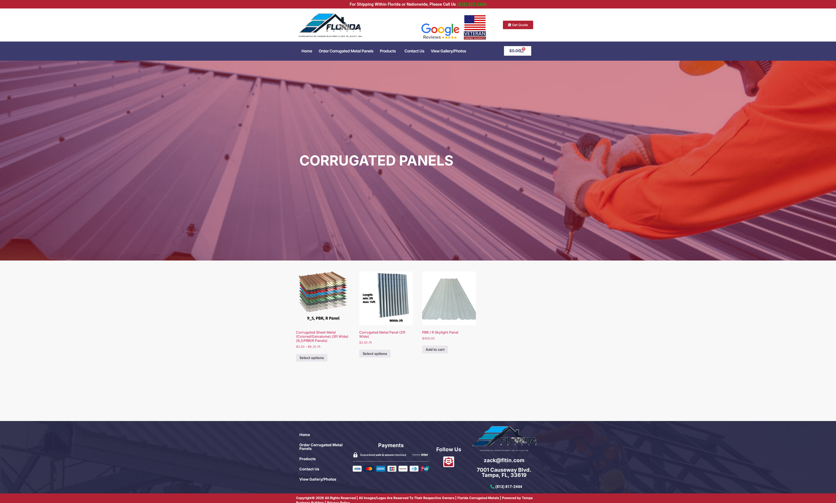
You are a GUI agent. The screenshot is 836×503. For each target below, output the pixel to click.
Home (307, 51)
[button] (389, 51)
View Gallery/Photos (448, 51)
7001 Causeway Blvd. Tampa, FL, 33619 (504, 472)
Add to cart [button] (435, 349)
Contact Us (414, 51)
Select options (312, 358)
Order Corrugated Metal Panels (346, 51)
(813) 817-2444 (472, 4)
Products (388, 51)
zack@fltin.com (504, 460)
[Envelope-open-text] (448, 461)
